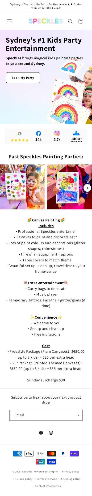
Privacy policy (70, 471)
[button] (9, 21)
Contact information (48, 486)
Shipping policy (71, 478)
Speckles (27, 471)
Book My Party (23, 78)
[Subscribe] (77, 415)
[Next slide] (87, 188)
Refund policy (24, 478)
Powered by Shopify (45, 471)
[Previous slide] (4, 188)
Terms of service (47, 478)
